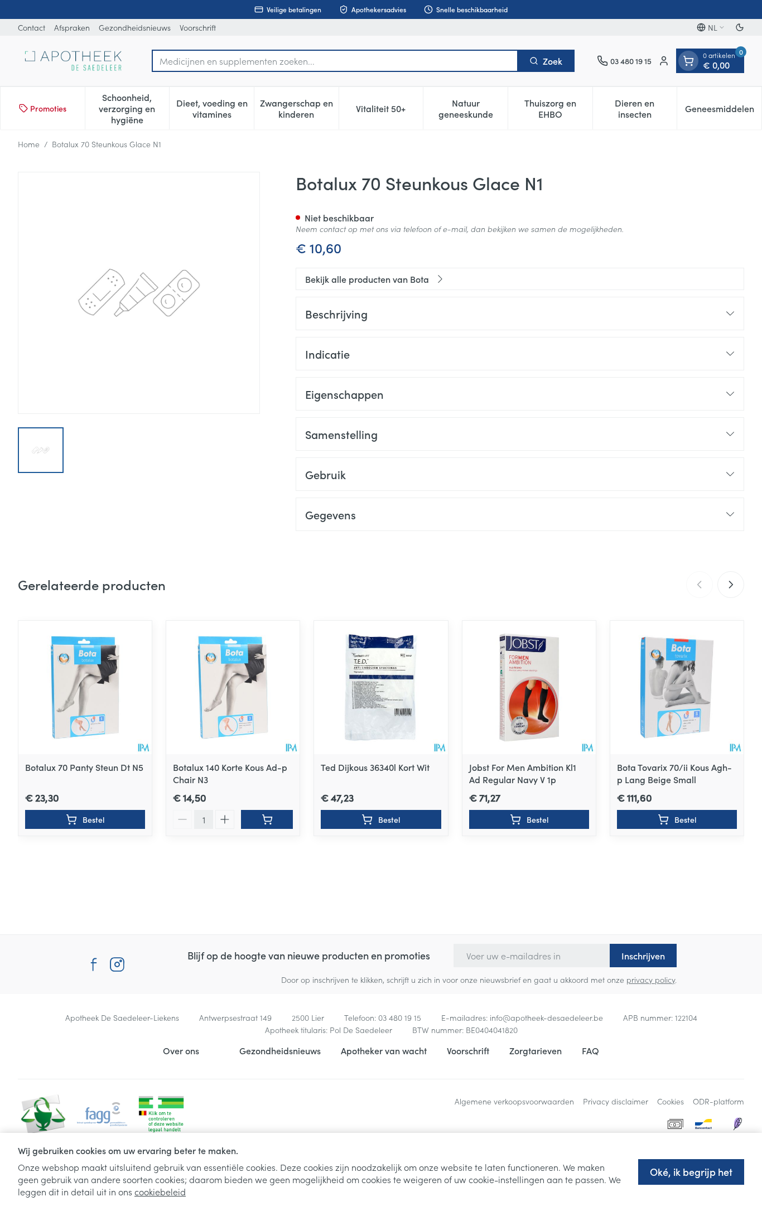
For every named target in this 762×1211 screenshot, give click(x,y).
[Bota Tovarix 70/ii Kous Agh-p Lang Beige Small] (677, 687)
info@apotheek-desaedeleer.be (546, 1017)
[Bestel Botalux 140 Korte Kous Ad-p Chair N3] (267, 819)
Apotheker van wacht (384, 1050)
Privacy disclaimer (615, 1101)
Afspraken (72, 27)
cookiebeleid (160, 1191)
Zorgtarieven (535, 1050)
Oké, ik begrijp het (691, 1172)
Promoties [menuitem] (48, 108)
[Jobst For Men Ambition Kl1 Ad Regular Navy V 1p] (529, 687)
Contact (31, 27)
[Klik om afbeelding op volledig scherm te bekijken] (138, 292)
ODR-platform (718, 1101)
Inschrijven (643, 955)
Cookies (670, 1101)
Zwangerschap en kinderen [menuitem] (299, 108)
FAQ (590, 1050)
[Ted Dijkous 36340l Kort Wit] (380, 687)
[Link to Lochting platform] (737, 1124)
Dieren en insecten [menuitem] (646, 108)
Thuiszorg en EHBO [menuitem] (558, 108)
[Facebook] (93, 964)
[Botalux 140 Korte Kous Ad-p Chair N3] (233, 687)
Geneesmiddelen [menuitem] (723, 111)
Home (29, 143)
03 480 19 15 (399, 1017)
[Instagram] (117, 964)
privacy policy (650, 979)
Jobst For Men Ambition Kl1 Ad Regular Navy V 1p (522, 773)
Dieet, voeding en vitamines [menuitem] (215, 108)
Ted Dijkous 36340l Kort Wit (375, 767)
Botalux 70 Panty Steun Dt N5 (84, 767)
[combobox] (335, 61)
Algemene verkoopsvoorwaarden (514, 1101)
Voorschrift (198, 27)
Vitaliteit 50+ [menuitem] (389, 111)
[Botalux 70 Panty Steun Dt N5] (85, 687)
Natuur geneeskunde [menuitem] (473, 108)
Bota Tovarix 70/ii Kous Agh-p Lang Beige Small (674, 773)
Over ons (181, 1050)
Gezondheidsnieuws (135, 27)
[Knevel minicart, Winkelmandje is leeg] (688, 61)
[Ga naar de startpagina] (73, 61)
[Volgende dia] (730, 584)
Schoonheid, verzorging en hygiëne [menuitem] (134, 108)
